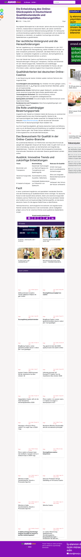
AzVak (33, 2)
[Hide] (0, 20)
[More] (1, 16)
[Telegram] (47, 218)
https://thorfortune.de (30, 120)
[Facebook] (29, 218)
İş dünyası (27, 2)
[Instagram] (35, 218)
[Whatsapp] (41, 218)
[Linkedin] (52, 218)
